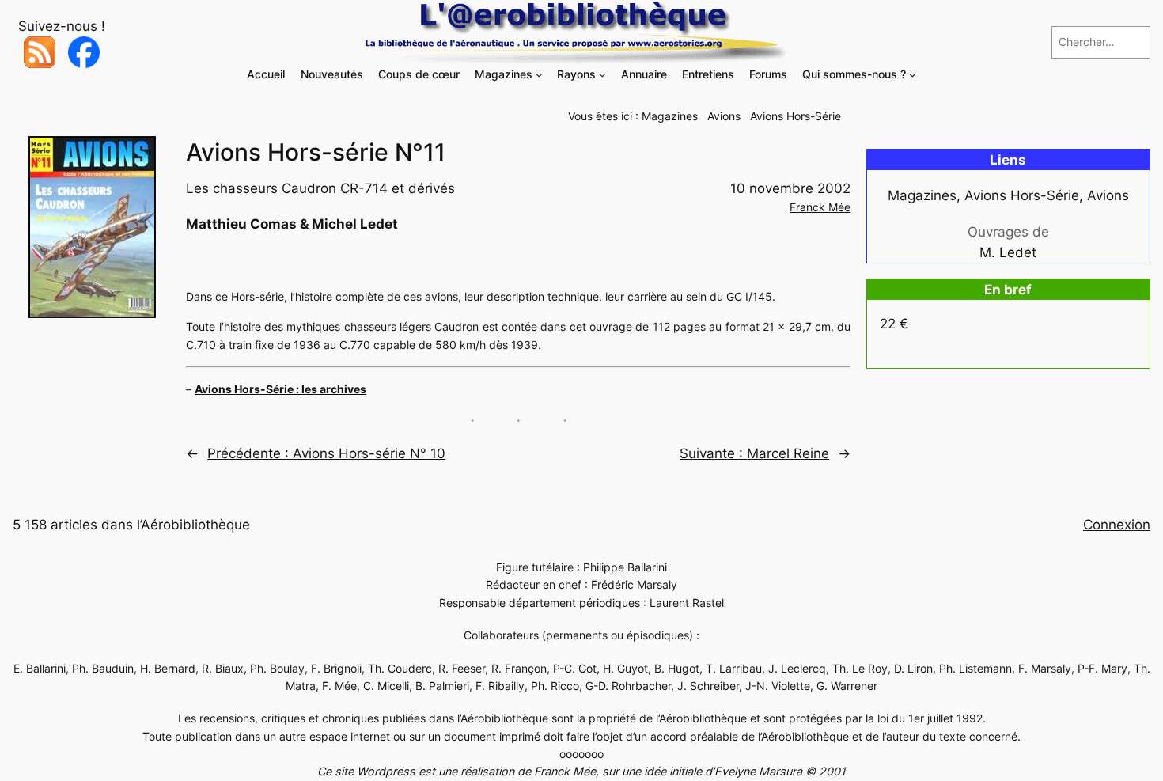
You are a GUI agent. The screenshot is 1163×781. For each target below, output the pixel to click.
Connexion (1116, 525)
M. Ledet (1007, 252)
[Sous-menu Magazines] (539, 74)
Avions (724, 116)
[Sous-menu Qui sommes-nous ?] (912, 74)
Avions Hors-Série (795, 116)
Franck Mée (820, 207)
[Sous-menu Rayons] (602, 74)
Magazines (670, 116)
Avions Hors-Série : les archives (280, 389)
